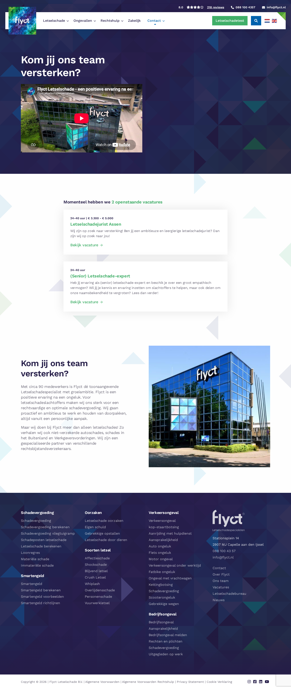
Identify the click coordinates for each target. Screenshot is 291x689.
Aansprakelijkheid (163, 540)
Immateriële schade (37, 565)
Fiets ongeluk (160, 553)
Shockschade (96, 565)
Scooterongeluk (162, 597)
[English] (274, 20)
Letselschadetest (230, 21)
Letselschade (54, 21)
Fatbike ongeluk (162, 572)
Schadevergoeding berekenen (45, 527)
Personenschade (98, 597)
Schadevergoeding (36, 521)
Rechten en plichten (165, 641)
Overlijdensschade (100, 590)
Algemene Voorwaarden (102, 681)
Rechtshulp (110, 21)
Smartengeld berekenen (41, 590)
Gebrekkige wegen (164, 604)
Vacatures (221, 587)
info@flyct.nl (223, 557)
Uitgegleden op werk (166, 654)
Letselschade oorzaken (104, 521)
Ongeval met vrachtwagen (170, 578)
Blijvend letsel (96, 571)
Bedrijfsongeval (161, 622)
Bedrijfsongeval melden (168, 635)
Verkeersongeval (162, 521)
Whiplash (92, 584)
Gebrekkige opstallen (102, 533)
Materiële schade (35, 559)
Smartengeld (31, 584)
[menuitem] (55, 21)
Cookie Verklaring (219, 681)
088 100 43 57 (224, 551)
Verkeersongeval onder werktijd (175, 565)
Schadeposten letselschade (43, 540)
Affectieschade (97, 558)
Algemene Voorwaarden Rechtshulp (148, 681)
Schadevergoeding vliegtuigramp (48, 533)
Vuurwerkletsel (97, 603)
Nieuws (219, 600)
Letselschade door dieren (106, 540)
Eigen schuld (95, 527)
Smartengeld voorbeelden (42, 597)
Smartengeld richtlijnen (40, 603)
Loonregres (30, 553)
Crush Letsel (95, 577)
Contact (154, 21)
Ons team (221, 581)
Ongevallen (82, 21)
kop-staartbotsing (164, 527)
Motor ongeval (161, 559)
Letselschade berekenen (41, 546)
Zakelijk (134, 21)
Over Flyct (221, 574)
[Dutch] (267, 20)
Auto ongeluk (160, 546)
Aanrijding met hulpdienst (170, 533)
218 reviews (215, 7)
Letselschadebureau (229, 594)
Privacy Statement (190, 681)
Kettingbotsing (161, 585)
